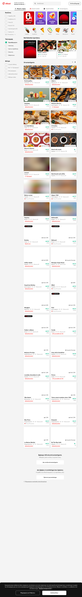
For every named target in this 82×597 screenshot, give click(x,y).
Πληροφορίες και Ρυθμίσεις (27, 592)
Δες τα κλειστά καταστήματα (50, 462)
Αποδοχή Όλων (54, 592)
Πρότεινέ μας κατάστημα (50, 477)
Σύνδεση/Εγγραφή (74, 3)
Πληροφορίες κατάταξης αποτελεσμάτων (36, 481)
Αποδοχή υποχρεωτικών (45, 588)
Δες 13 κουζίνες (9, 34)
